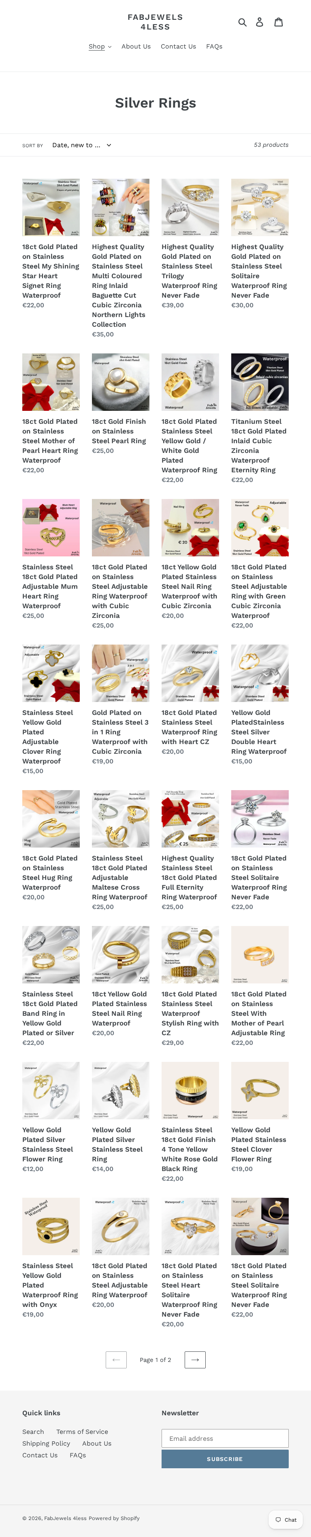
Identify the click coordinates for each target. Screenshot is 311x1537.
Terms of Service (82, 1432)
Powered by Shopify (114, 1518)
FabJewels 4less (155, 22)
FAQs (78, 1455)
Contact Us (40, 1455)
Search (33, 1432)
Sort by (32, 145)
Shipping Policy (46, 1443)
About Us (96, 1443)
